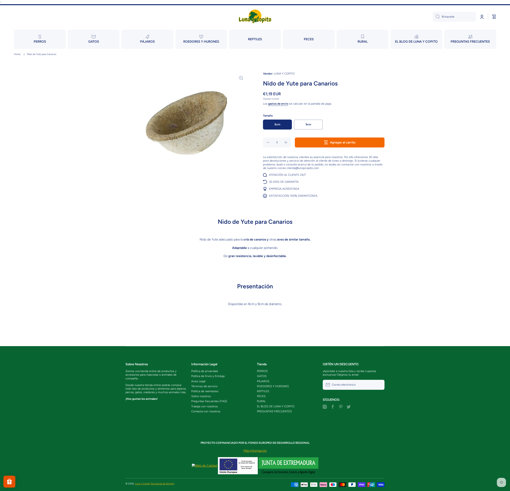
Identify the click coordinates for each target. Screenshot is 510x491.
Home (17, 54)
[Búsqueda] (436, 17)
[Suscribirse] (379, 385)
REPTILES (263, 391)
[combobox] (454, 17)
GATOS (262, 376)
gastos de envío (278, 103)
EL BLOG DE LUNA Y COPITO (275, 406)
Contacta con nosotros (205, 411)
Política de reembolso (204, 391)
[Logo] (255, 16)
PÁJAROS (263, 381)
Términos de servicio (204, 386)
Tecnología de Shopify (162, 483)
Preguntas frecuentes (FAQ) (209, 401)
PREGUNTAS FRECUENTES (274, 411)
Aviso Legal (198, 381)
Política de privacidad (204, 371)
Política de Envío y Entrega (208, 376)
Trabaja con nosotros (204, 406)
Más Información (255, 451)
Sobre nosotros (201, 396)
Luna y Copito (142, 483)
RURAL (261, 401)
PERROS (262, 371)
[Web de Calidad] (204, 465)
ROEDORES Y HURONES (273, 386)
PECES (261, 396)
